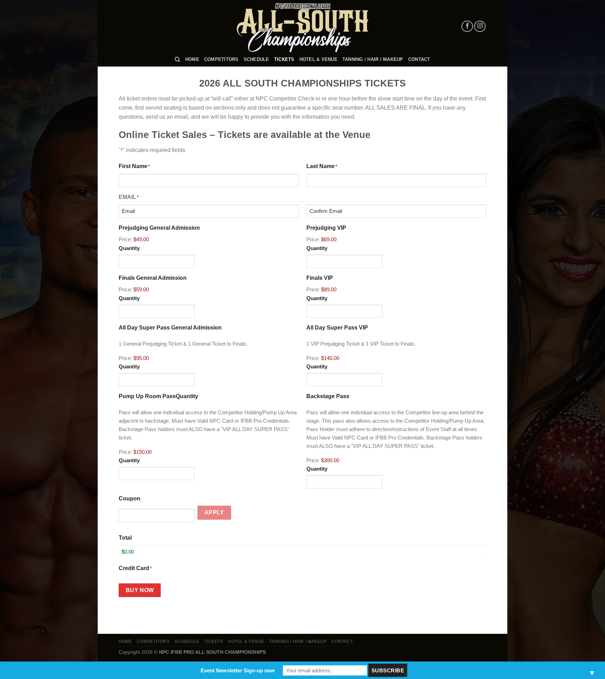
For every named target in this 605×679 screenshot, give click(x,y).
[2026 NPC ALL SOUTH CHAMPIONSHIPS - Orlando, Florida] (302, 26)
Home (192, 59)
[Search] (177, 59)
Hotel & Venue (318, 59)
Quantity (129, 248)
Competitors (221, 59)
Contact (419, 59)
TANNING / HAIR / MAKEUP (372, 59)
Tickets (284, 59)
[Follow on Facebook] (467, 26)
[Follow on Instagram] (480, 26)
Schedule (256, 59)
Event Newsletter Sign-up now (238, 670)
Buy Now (140, 590)
